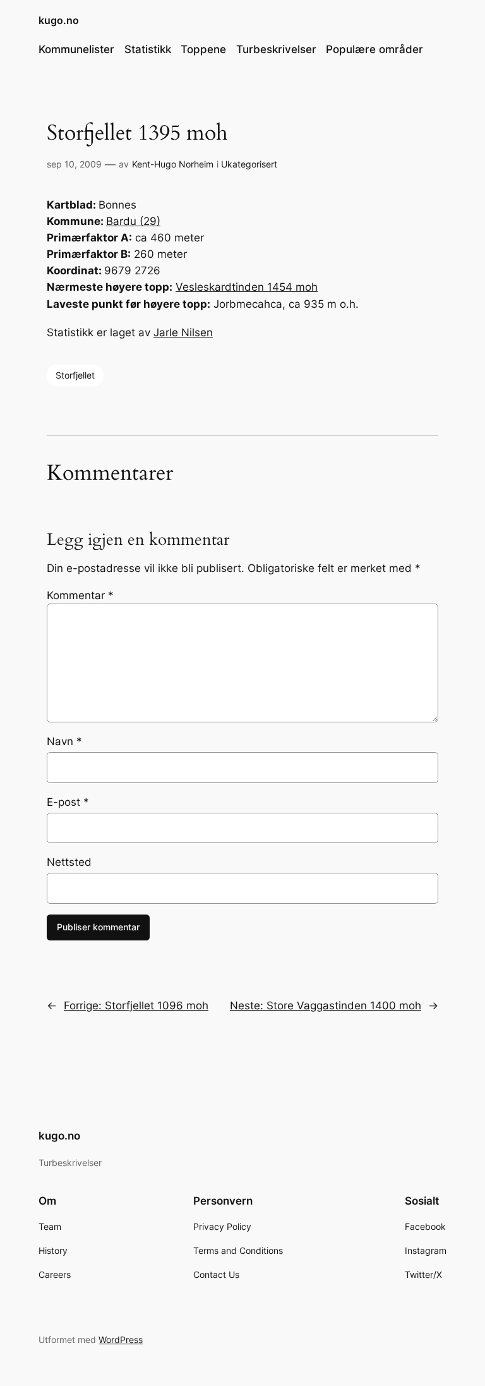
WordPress (121, 1339)
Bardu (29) (133, 221)
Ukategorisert (249, 164)
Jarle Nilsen (183, 332)
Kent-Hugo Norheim (172, 164)
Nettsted (69, 862)
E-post (68, 802)
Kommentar (80, 595)
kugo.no (59, 20)
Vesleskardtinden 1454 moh (247, 287)
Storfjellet (75, 375)
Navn (64, 741)
